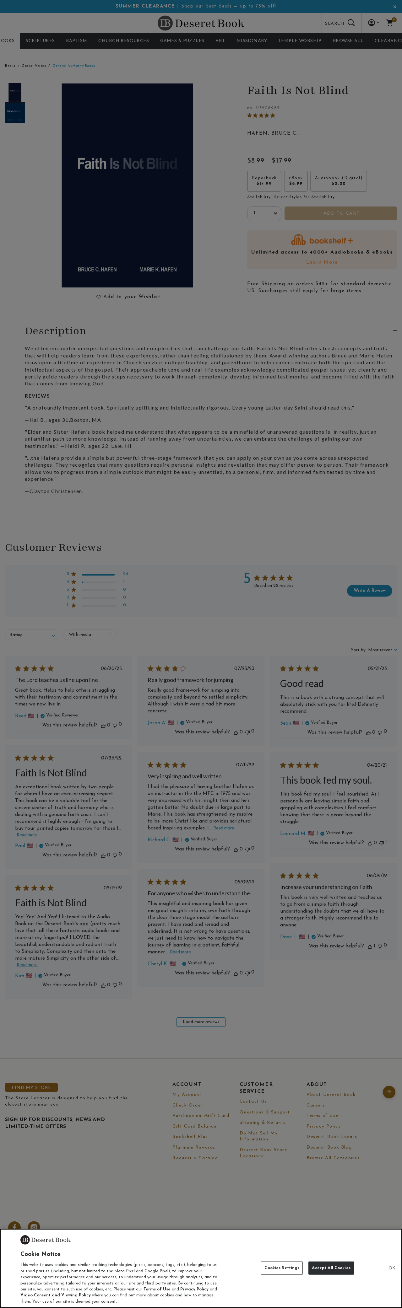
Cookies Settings (281, 1268)
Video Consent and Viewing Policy (55, 1296)
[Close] (392, 1268)
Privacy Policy (194, 1289)
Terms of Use (157, 1289)
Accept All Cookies (331, 1268)
